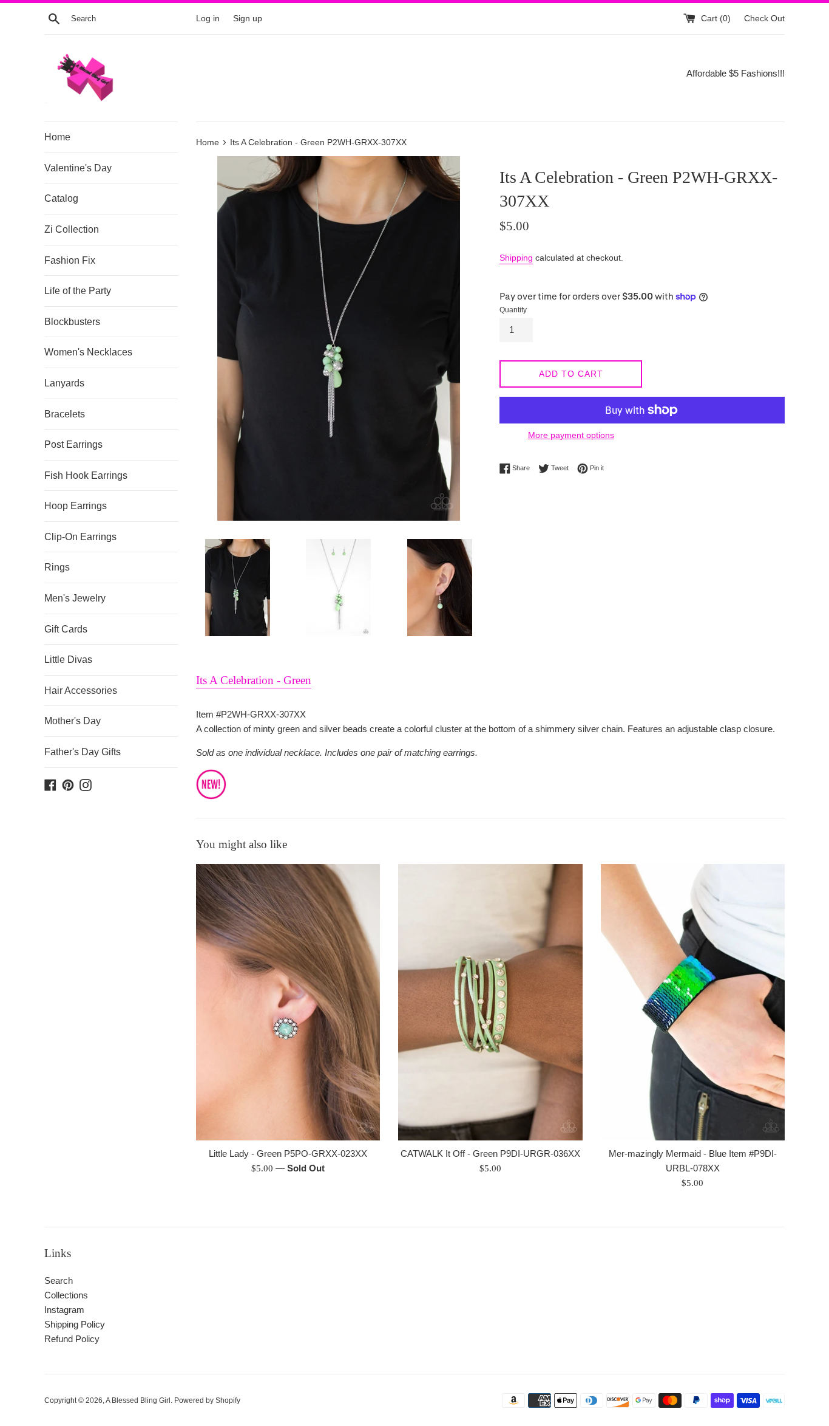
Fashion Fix (69, 260)
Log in (208, 18)
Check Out (764, 18)
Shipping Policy (74, 1324)
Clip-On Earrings (80, 537)
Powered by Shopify (207, 1400)
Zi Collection (71, 229)
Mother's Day (72, 721)
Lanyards (64, 383)
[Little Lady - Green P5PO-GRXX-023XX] (288, 1002)
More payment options (571, 435)
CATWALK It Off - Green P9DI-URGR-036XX (490, 1153)
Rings (57, 567)
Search (58, 1280)
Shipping (516, 257)
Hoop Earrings (75, 506)
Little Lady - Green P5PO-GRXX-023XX (288, 1153)
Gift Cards (65, 629)
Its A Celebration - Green (253, 680)
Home (57, 137)
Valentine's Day (78, 168)
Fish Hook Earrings (85, 475)
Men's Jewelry (75, 598)
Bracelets (64, 414)
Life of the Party (77, 291)
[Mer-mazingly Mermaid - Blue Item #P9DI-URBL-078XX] (693, 1002)
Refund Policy (72, 1339)
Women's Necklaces (88, 352)
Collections (66, 1295)
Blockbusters (72, 322)
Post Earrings (73, 444)
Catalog (61, 198)
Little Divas (68, 659)
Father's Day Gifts (82, 752)
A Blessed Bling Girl (138, 1400)
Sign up (247, 18)
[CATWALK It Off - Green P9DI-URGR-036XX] (490, 1002)
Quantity (513, 310)
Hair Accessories (80, 690)
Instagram (64, 1309)
